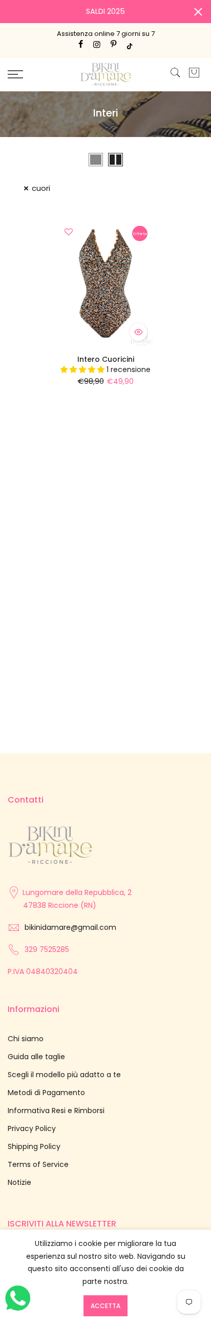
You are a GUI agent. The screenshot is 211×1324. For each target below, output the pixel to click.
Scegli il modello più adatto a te (64, 1074)
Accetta (105, 1305)
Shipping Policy (34, 1146)
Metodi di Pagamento (46, 1092)
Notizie (19, 1182)
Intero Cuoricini (105, 359)
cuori (41, 188)
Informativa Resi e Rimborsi (56, 1110)
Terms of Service (38, 1164)
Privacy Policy (32, 1128)
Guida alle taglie (36, 1057)
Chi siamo (26, 1039)
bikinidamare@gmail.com (70, 927)
